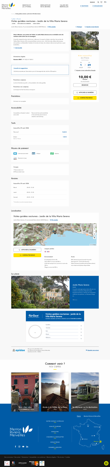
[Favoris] (101, 2)
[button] (98, 2)
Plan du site (61, 457)
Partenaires (25, 457)
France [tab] (79, 416)
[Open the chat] (106, 463)
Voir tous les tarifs (85, 81)
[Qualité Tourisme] (7, 463)
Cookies (67, 457)
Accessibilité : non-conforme (37, 457)
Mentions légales (51, 457)
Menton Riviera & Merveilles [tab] (92, 416)
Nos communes (8, 457)
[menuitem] (8, 6)
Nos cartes (17, 457)
